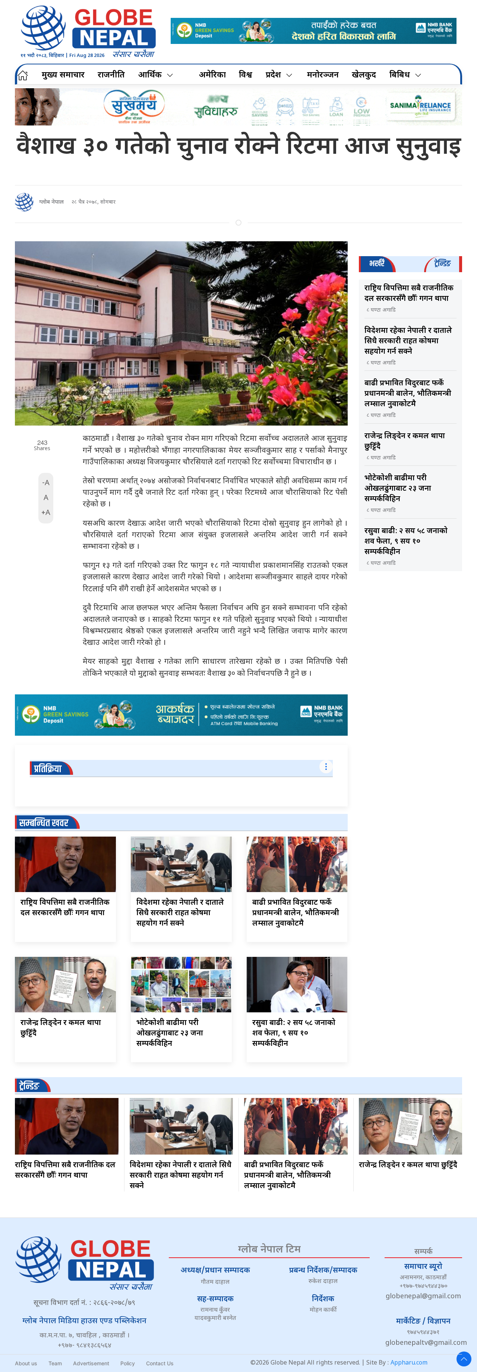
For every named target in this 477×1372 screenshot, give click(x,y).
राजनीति (111, 75)
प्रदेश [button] (273, 75)
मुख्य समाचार (63, 75)
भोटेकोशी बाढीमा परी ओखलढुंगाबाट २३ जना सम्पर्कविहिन (169, 1033)
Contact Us (160, 1363)
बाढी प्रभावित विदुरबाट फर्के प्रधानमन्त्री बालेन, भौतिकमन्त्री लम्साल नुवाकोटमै (295, 913)
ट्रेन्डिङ (29, 1086)
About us (26, 1363)
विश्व (245, 75)
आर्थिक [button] (150, 75)
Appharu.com (409, 1363)
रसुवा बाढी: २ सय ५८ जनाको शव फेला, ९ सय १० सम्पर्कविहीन (293, 1033)
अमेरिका (212, 75)
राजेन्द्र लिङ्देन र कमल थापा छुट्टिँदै (408, 1165)
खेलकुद (364, 75)
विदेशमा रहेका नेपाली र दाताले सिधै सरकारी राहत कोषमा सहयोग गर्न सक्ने (180, 913)
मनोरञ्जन (323, 75)
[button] (464, 1359)
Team (55, 1363)
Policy (127, 1363)
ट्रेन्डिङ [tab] (443, 263)
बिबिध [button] (399, 75)
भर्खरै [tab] (376, 263)
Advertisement (91, 1363)
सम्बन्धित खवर (43, 823)
